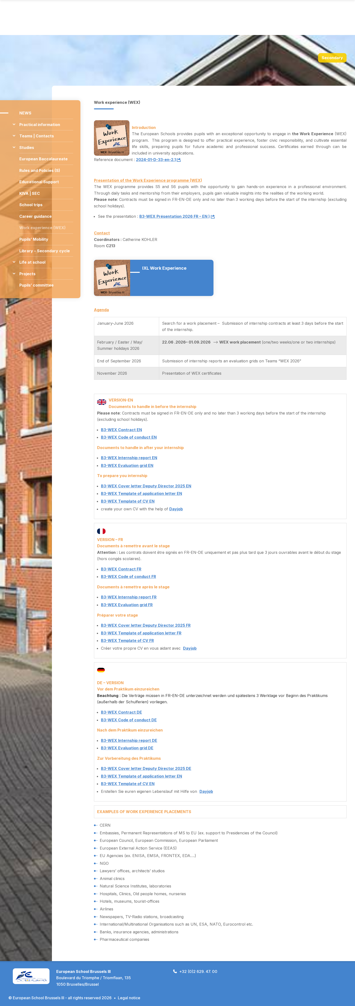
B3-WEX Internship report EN (129, 457)
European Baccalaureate (43, 158)
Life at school (32, 262)
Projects (27, 273)
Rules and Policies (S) (39, 170)
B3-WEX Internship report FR (128, 597)
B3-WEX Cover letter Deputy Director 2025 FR (146, 625)
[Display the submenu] (13, 124)
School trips (31, 204)
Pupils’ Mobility (33, 239)
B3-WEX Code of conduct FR (128, 576)
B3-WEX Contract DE (121, 712)
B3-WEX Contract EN (121, 429)
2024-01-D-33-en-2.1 (156, 159)
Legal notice (129, 997)
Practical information (39, 124)
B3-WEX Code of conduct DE (129, 720)
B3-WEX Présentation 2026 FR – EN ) (174, 216)
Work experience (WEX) (42, 227)
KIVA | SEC (29, 193)
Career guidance (35, 216)
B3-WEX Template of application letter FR (141, 633)
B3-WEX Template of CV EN (128, 501)
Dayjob (176, 509)
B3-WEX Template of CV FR (127, 640)
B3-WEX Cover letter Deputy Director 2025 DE (146, 768)
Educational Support (39, 181)
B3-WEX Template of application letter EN (141, 493)
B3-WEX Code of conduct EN (129, 437)
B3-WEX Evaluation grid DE (127, 748)
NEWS (25, 113)
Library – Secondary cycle (44, 250)
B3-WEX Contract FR (121, 569)
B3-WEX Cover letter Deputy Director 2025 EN (146, 486)
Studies (26, 147)
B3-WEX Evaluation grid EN (127, 465)
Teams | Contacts (36, 136)
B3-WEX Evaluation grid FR (127, 604)
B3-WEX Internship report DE (129, 740)
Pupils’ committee (36, 285)
